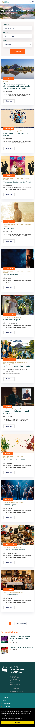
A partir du (6, 24)
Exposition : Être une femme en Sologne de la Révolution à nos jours (20, 638)
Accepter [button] (17, 722)
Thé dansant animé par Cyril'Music (17, 182)
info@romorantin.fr (18, 691)
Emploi (5, 701)
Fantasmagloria (9, 505)
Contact (5, 698)
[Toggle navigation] (33, 2)
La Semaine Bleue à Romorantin (16, 366)
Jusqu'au (5, 32)
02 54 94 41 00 (17, 689)
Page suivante (21, 623)
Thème (5, 40)
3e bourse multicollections (14, 550)
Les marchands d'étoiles (13, 595)
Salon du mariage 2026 (13, 320)
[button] (30, 2)
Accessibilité (7, 704)
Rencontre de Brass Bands (14, 460)
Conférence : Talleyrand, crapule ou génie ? (16, 412)
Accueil (3, 13)
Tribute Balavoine (10, 275)
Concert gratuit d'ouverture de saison (15, 134)
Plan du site (6, 707)
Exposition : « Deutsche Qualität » (21, 647)
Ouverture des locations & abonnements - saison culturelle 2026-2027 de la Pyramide (16, 86)
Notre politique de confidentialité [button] (12, 718)
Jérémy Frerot (9, 228)
